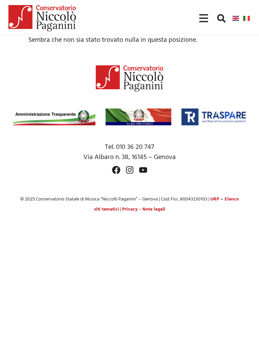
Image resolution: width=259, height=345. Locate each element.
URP (214, 199)
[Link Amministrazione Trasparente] (54, 116)
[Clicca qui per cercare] (221, 18)
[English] (236, 18)
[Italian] (247, 18)
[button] (221, 18)
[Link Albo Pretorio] (138, 116)
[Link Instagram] (129, 170)
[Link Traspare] (213, 116)
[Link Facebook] (116, 170)
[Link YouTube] (143, 170)
